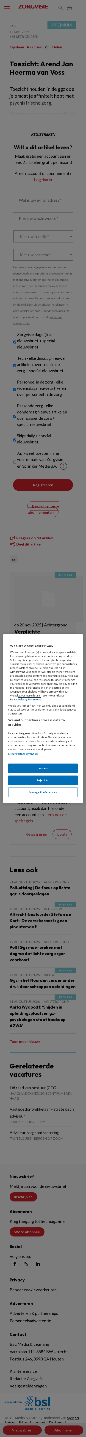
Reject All (43, 780)
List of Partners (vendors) (23, 753)
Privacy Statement (29, 699)
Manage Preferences (43, 792)
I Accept (43, 768)
